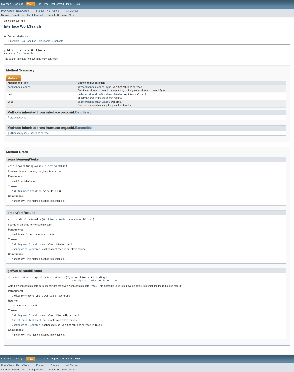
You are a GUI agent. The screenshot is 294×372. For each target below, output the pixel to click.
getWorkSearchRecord (91, 87)
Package (18, 4)
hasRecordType (39, 133)
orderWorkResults (89, 94)
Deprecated (57, 4)
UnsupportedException (26, 249)
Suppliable (57, 41)
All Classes (72, 10)
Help (77, 4)
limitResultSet (18, 117)
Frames (40, 10)
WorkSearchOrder (111, 94)
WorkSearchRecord (19, 87)
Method (39, 15)
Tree (46, 4)
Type (108, 87)
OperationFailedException (97, 280)
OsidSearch (43, 41)
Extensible (13, 41)
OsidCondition (28, 41)
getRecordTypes (18, 133)
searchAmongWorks (89, 101)
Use (39, 4)
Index (69, 4)
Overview (6, 4)
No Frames (53, 10)
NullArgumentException (26, 191)
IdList (105, 101)
